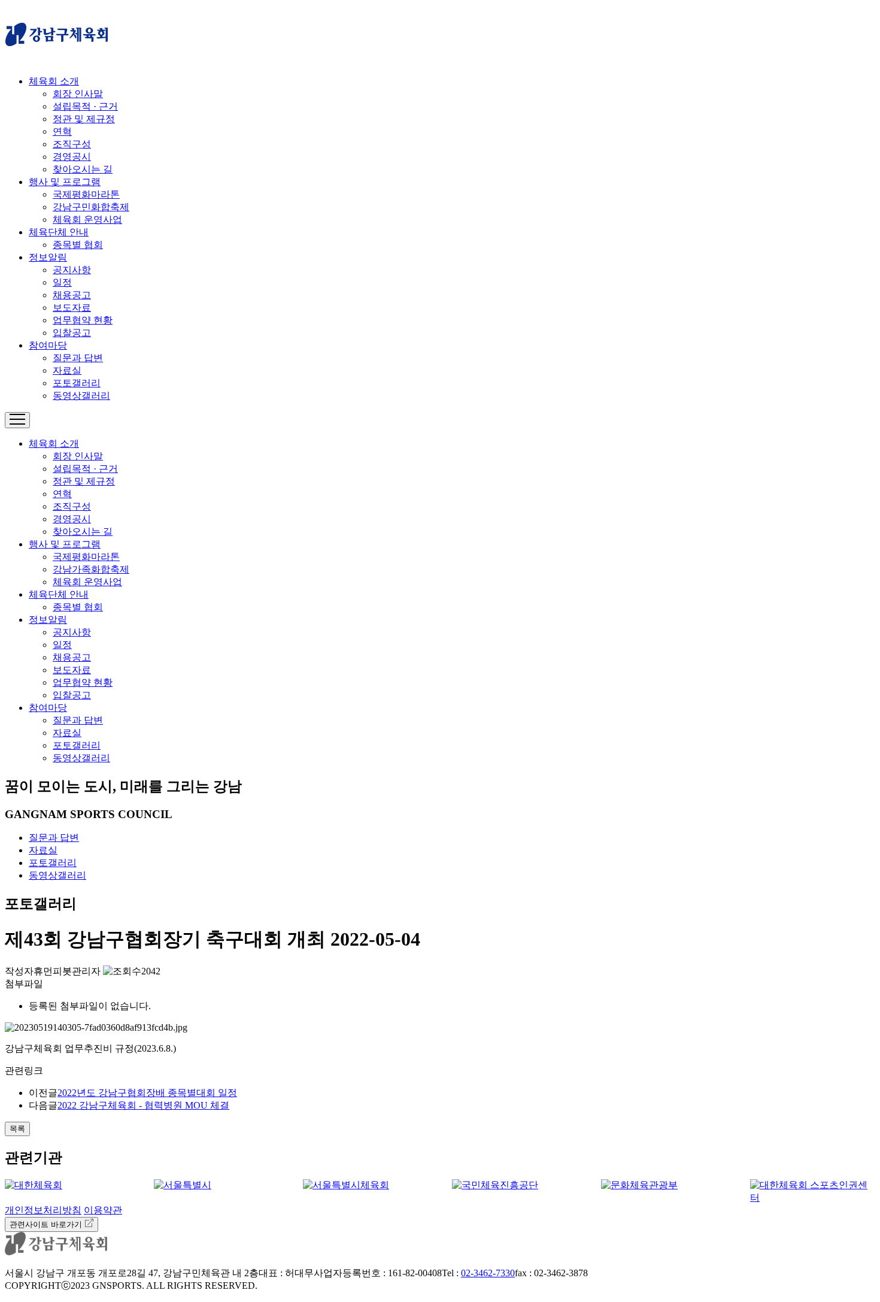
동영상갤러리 (81, 395)
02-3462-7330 (488, 1273)
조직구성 (72, 144)
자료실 (67, 370)
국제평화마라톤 (86, 194)
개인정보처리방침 (43, 1210)
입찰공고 (72, 333)
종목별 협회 (78, 245)
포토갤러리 (77, 383)
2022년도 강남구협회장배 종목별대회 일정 (147, 1093)
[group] (67, 1185)
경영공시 (72, 157)
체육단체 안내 (59, 232)
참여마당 (48, 345)
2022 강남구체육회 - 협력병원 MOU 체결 (143, 1105)
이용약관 (103, 1210)
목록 (17, 1128)
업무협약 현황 (83, 320)
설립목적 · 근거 (85, 106)
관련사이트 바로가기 (47, 1224)
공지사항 (72, 270)
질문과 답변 (78, 358)
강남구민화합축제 (91, 207)
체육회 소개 (54, 81)
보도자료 (72, 307)
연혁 (62, 131)
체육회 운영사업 (87, 219)
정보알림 (48, 257)
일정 (62, 282)
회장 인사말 (78, 94)
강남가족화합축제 (91, 569)
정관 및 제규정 (84, 119)
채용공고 (72, 295)
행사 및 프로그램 (65, 182)
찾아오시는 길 (83, 169)
